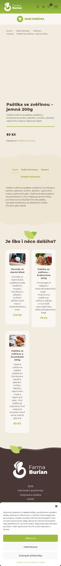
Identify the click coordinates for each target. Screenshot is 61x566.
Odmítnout (30, 546)
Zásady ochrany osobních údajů (30, 562)
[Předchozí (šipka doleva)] (5, 283)
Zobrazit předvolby (30, 555)
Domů (9, 31)
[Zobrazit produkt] (22, 261)
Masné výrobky (22, 31)
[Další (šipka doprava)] (55, 283)
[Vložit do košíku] (22, 257)
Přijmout (30, 538)
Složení (45, 169)
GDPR (30, 499)
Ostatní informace (30, 177)
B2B (30, 486)
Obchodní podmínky (30, 490)
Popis (15, 169)
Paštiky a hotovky (26, 140)
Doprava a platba (30, 494)
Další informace (29, 169)
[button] (56, 506)
